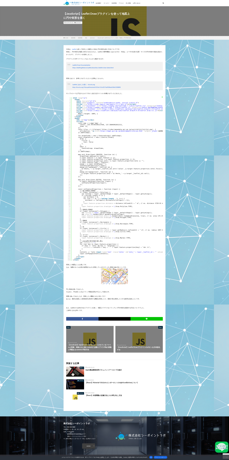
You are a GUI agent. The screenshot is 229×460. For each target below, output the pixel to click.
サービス (106, 3)
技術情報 (114, 3)
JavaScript (78, 22)
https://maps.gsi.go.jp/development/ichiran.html (121, 131)
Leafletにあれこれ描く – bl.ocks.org (83, 84)
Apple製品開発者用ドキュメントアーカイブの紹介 (103, 370)
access (89, 446)
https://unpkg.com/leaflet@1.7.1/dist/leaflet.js (109, 107)
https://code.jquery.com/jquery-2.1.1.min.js (107, 104)
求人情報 (128, 3)
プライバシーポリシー (160, 457)
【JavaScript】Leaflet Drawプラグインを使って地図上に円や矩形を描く (114, 38)
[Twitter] (114, 319)
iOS (82, 367)
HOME (66, 38)
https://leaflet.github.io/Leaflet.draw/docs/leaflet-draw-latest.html (93, 67)
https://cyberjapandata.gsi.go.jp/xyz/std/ (120, 129)
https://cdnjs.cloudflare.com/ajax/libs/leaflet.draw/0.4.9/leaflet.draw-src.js (122, 110)
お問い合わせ (136, 3)
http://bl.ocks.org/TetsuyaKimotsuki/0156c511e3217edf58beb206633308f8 (96, 87)
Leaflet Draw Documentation (81, 65)
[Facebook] (82, 319)
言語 (86, 38)
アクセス (121, 3)
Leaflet (74, 49)
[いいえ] (227, 457)
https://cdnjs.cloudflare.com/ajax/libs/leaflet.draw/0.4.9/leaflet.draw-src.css (137, 109)
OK (151, 457)
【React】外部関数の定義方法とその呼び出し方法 (103, 395)
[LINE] (147, 319)
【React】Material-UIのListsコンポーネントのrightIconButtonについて (111, 383)
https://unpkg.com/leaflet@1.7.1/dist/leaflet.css (123, 106)
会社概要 (98, 3)
